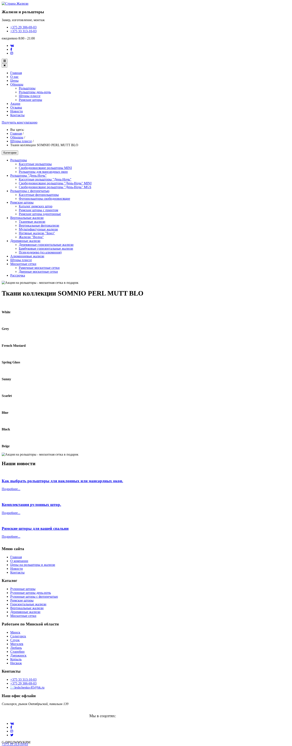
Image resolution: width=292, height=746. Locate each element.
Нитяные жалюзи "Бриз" (37, 233)
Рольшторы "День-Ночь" (28, 175)
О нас (14, 77)
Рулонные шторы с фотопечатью (34, 596)
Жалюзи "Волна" (31, 237)
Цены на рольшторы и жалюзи (32, 565)
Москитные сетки (23, 264)
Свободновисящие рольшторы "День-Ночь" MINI (55, 183)
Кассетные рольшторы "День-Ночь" (45, 179)
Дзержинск (18, 655)
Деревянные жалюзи (25, 241)
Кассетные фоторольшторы (39, 195)
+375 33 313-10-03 (23, 31)
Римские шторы (30, 100)
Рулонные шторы (22, 589)
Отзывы (16, 107)
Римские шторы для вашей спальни (35, 528)
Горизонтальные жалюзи (28, 604)
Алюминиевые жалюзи (27, 256)
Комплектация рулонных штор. (31, 504)
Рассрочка (17, 275)
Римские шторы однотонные (40, 214)
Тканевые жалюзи (32, 221)
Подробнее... (11, 489)
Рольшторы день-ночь (35, 92)
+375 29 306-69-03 (23, 27)
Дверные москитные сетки (38, 271)
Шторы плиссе (29, 96)
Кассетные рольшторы (35, 164)
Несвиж (16, 663)
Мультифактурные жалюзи (38, 229)
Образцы (16, 84)
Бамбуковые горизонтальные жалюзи (46, 248)
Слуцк (15, 640)
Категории (9, 152)
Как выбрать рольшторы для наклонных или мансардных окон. (62, 481)
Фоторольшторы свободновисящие (44, 198)
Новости (16, 111)
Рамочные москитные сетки (39, 268)
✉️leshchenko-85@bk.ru (27, 687)
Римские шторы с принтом (38, 210)
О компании (19, 561)
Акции (15, 103)
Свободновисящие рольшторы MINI (45, 168)
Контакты (17, 115)
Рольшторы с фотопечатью (29, 191)
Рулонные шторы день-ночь (30, 592)
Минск (15, 632)
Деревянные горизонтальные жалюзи (46, 244)
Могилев (16, 644)
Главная (16, 73)
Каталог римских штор (35, 206)
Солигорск (18, 636)
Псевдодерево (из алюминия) (40, 252)
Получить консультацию (19, 122)
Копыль (16, 659)
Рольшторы (27, 88)
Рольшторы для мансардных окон (43, 171)
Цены (14, 80)
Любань (16, 648)
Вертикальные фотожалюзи (39, 225)
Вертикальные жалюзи (27, 218)
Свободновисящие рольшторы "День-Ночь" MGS (55, 187)
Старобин (17, 651)
